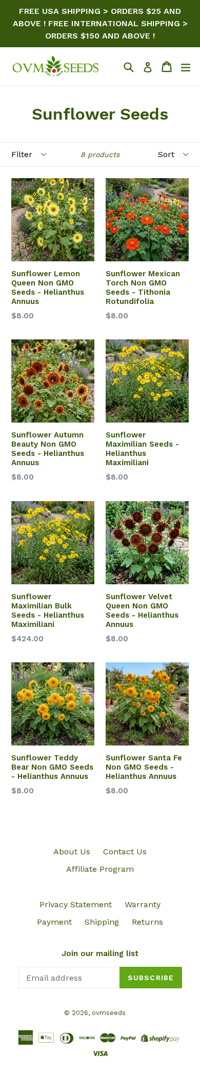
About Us (71, 851)
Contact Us (125, 851)
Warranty (143, 904)
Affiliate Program (100, 869)
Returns (147, 922)
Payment (54, 922)
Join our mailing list (100, 953)
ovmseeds (109, 1013)
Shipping (102, 922)
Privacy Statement (75, 904)
